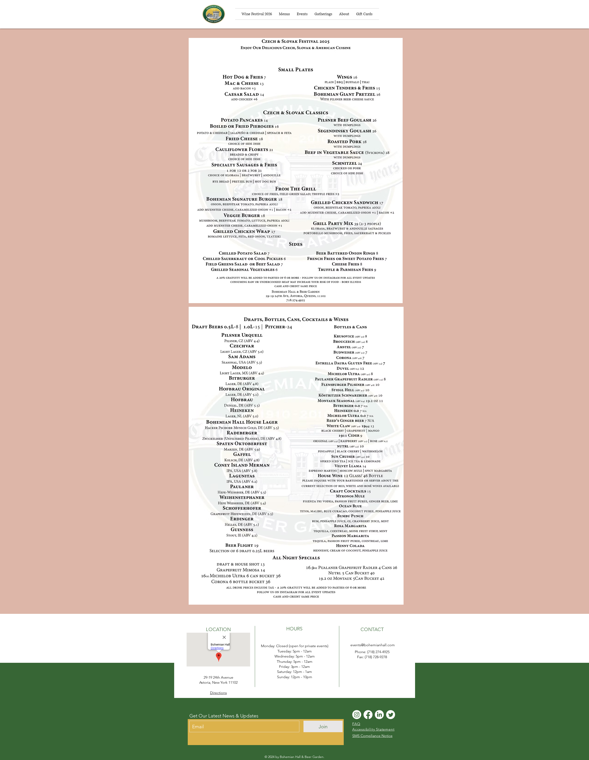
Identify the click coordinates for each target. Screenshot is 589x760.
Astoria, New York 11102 (218, 682)
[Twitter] (390, 714)
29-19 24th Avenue (218, 677)
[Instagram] (356, 714)
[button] (403, 14)
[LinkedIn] (379, 714)
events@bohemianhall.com (372, 645)
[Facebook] (368, 714)
